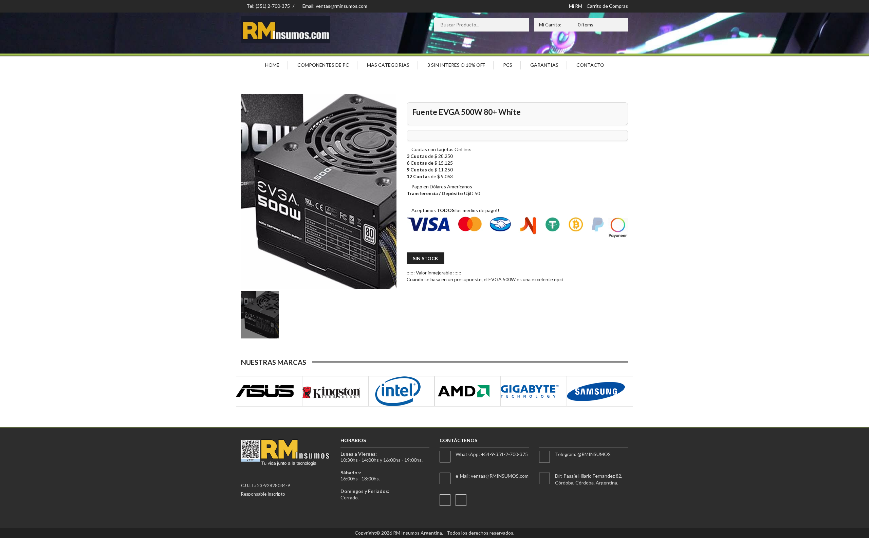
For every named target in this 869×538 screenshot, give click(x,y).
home (272, 65)
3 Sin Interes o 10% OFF (456, 65)
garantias (544, 65)
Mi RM (575, 6)
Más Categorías (388, 65)
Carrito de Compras (607, 6)
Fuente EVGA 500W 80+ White (466, 112)
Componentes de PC (323, 65)
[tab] (260, 314)
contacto (590, 65)
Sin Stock (425, 258)
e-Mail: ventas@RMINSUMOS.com (492, 476)
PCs (507, 65)
